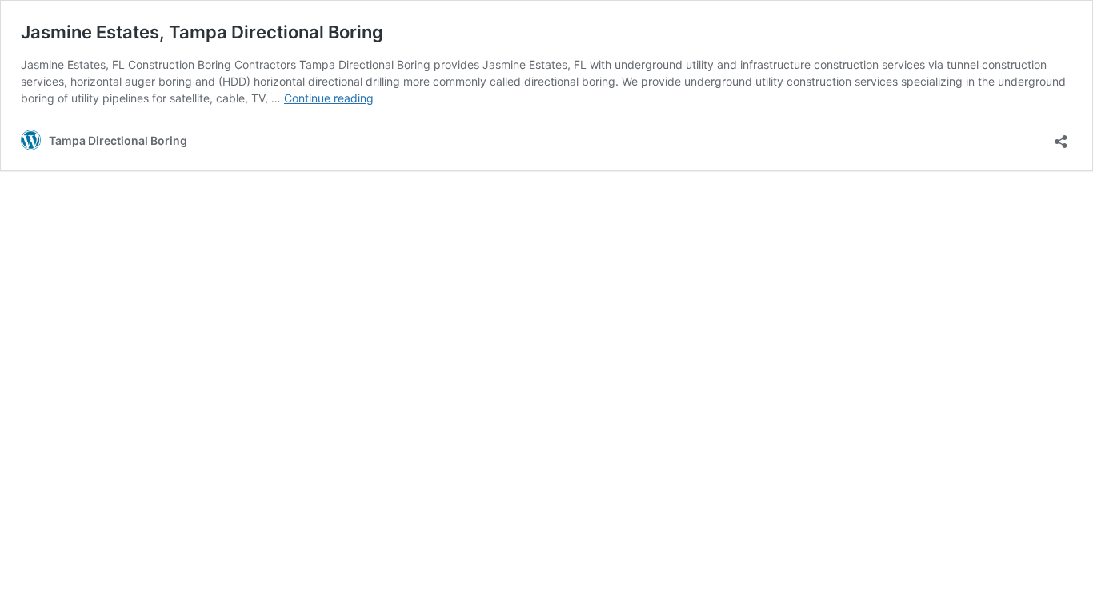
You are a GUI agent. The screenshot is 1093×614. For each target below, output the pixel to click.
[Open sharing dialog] (1061, 136)
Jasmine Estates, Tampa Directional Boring (202, 32)
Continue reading (329, 98)
